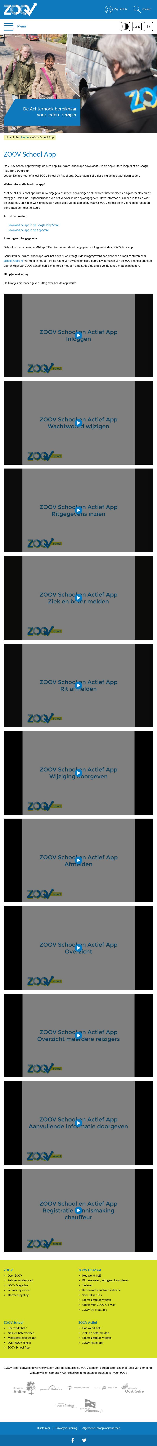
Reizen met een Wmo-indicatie (101, 1290)
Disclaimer (43, 1428)
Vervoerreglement (19, 1290)
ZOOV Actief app (92, 1343)
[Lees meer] (24, 1388)
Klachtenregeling (18, 1295)
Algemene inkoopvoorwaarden (101, 1428)
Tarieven (87, 1285)
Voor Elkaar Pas (92, 1295)
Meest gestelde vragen (96, 1300)
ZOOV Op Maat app (94, 1310)
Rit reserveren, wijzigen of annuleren (105, 1280)
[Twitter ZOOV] (84, 1440)
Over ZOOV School (19, 1343)
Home (25, 137)
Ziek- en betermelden (21, 1333)
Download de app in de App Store (28, 230)
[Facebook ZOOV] (72, 1440)
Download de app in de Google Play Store (33, 225)
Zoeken (146, 9)
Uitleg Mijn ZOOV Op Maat (99, 1305)
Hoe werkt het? (91, 1275)
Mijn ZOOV (121, 9)
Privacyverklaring (66, 1428)
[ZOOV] (20, 9)
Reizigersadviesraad (20, 1280)
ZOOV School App (18, 1347)
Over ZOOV (15, 1275)
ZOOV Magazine (18, 1285)
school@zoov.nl (13, 260)
